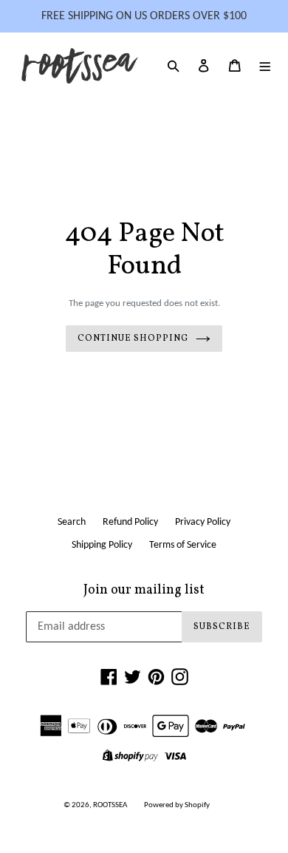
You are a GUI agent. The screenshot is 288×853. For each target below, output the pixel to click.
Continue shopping (133, 338)
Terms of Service (182, 545)
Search (72, 522)
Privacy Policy (202, 522)
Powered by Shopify (177, 805)
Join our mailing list (144, 590)
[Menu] (265, 65)
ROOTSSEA (110, 805)
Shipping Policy (102, 545)
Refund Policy (130, 522)
